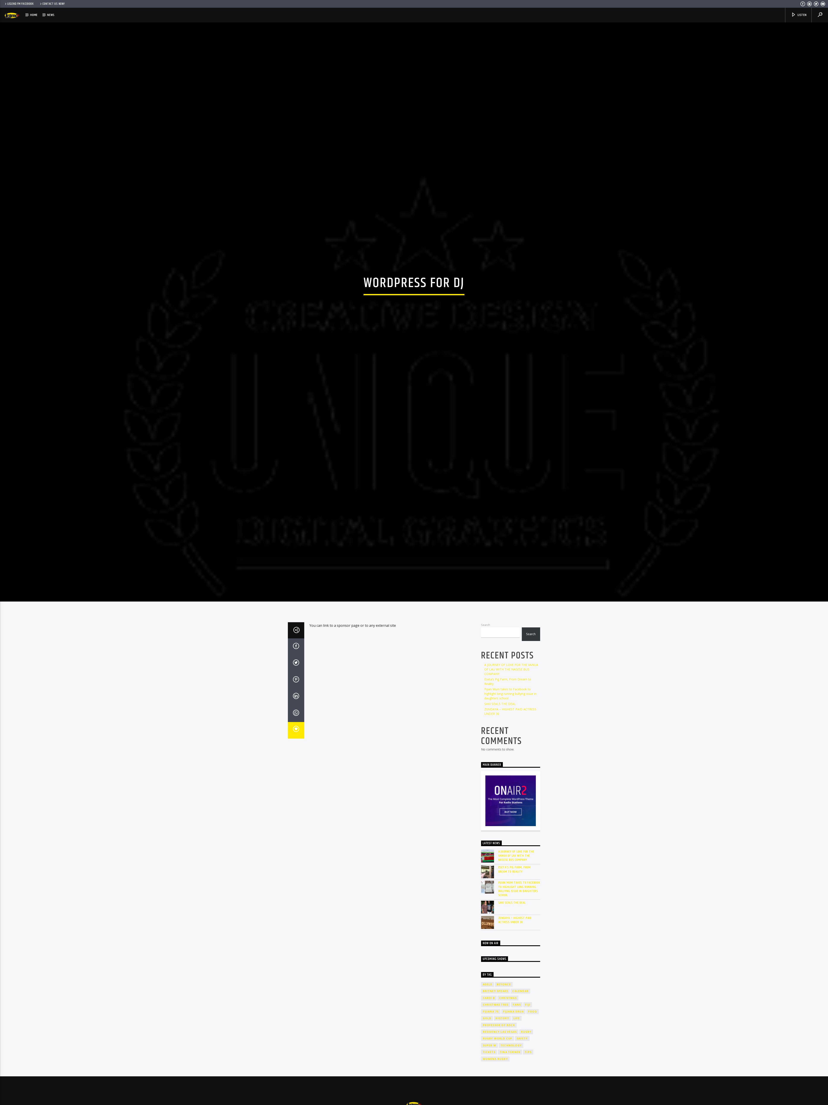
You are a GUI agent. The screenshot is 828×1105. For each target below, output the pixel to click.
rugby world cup (497, 1057)
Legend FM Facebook (20, 4)
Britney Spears (495, 1010)
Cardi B (489, 1017)
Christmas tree (496, 1023)
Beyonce (504, 1003)
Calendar (520, 1010)
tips (528, 1071)
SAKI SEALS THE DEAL (500, 722)
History (502, 1037)
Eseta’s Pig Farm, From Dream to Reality (514, 888)
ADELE (487, 1003)
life (516, 1037)
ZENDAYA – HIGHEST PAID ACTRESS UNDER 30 (515, 939)
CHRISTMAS (508, 1017)
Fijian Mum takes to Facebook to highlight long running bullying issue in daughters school (510, 712)
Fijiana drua (513, 1030)
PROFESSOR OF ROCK (499, 1044)
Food (532, 1030)
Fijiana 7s (491, 1030)
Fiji (527, 1023)
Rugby (526, 1050)
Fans (517, 1023)
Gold (487, 1037)
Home (34, 15)
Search (485, 643)
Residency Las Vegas (500, 1050)
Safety (522, 1057)
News (51, 15)
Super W (489, 1064)
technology (511, 1064)
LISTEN (802, 15)
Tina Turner (510, 1071)
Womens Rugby (495, 1077)
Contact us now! (53, 4)
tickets (489, 1071)
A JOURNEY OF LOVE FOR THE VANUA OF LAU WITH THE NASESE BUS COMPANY (511, 688)
